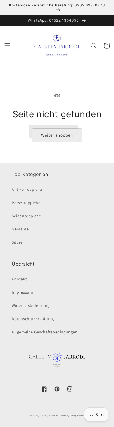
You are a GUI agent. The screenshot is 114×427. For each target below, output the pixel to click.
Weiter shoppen (57, 135)
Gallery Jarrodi (49, 415)
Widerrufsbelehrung (31, 306)
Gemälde (20, 229)
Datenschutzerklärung (33, 319)
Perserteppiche (26, 203)
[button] (7, 45)
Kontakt (19, 279)
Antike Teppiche (27, 189)
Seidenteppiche (26, 216)
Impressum (22, 292)
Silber (17, 242)
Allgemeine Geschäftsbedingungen (45, 332)
